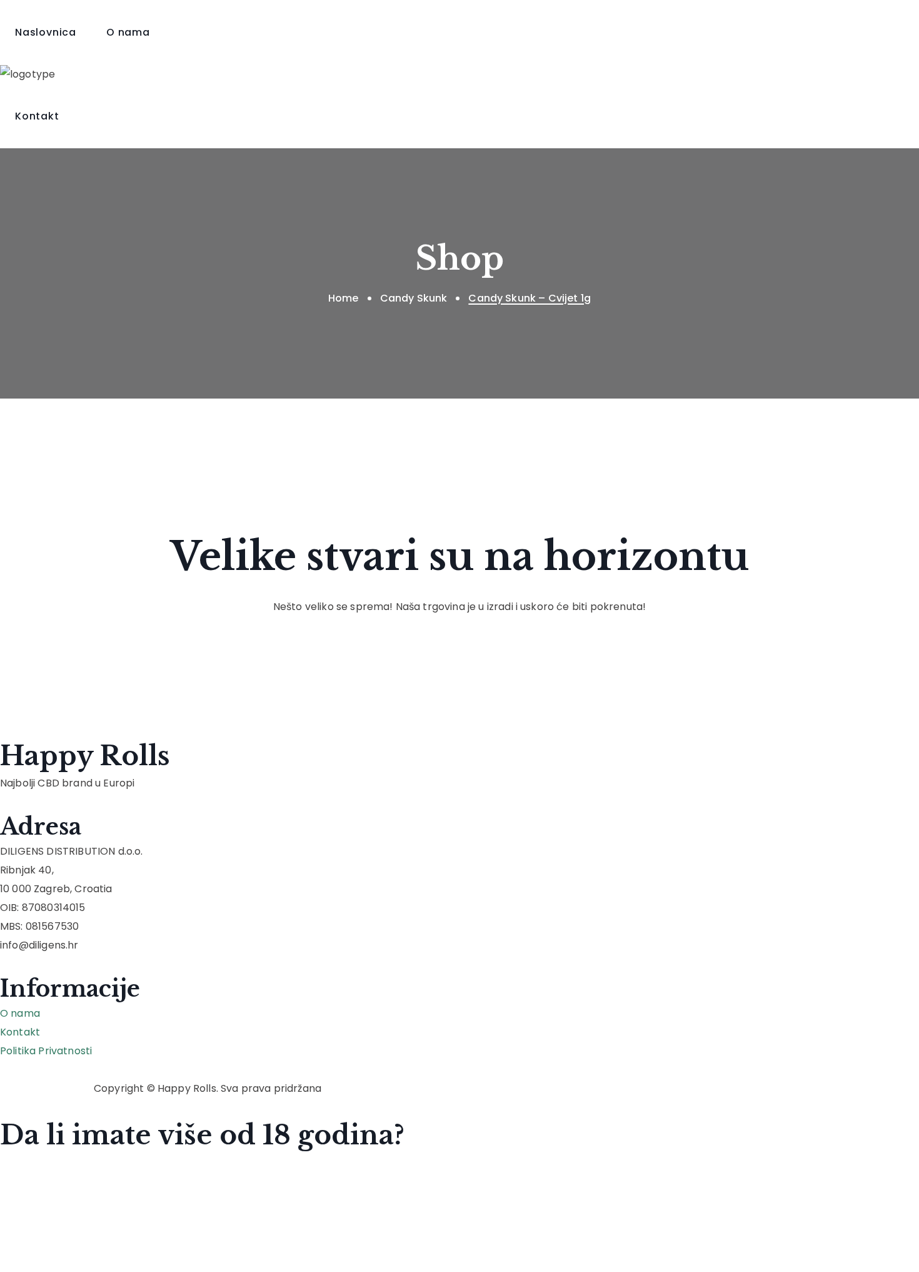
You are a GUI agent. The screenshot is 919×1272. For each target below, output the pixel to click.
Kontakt (20, 1032)
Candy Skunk (414, 298)
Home (343, 298)
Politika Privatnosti (46, 1051)
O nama (20, 1013)
